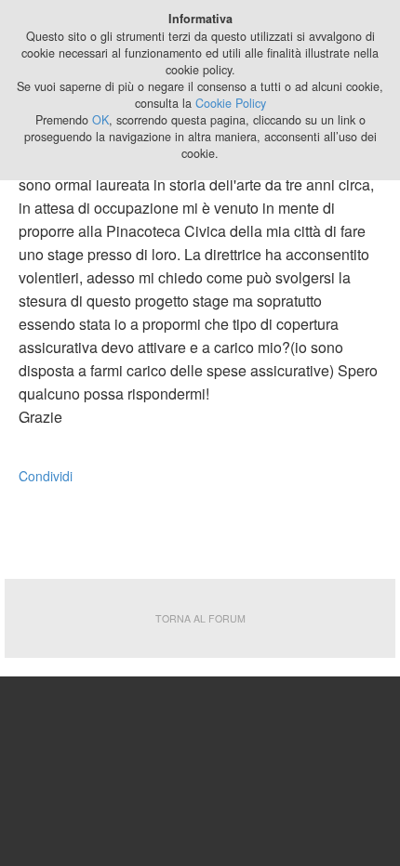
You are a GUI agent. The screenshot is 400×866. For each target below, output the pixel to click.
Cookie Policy (230, 103)
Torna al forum (200, 618)
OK (100, 120)
